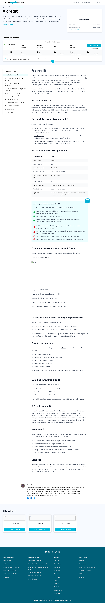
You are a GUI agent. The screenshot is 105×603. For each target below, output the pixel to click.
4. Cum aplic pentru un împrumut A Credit (15, 90)
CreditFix (56, 587)
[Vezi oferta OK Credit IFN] (14, 518)
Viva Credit (57, 577)
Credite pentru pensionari (11, 567)
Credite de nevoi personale (43, 128)
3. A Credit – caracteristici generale (13, 84)
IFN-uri (10, 7)
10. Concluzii (9, 112)
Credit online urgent (34, 561)
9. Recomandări (10, 109)
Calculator (99, 2)
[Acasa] (3, 7)
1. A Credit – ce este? (11, 75)
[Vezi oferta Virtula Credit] (65, 518)
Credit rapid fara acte (34, 576)
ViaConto (56, 574)
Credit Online (7, 561)
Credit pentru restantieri (10, 574)
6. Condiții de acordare (12, 99)
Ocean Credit (58, 564)
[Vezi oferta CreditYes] (39, 518)
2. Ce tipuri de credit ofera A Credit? (14, 79)
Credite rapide (39, 136)
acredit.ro (45, 257)
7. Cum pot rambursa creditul (14, 102)
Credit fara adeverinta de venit (37, 564)
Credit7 (56, 580)
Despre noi (82, 564)
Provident (57, 570)
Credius (56, 584)
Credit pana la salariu (9, 570)
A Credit (67, 82)
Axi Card (56, 561)
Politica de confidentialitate (87, 567)
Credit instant (32, 579)
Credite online (39, 141)
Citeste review (94, 48)
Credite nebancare (8, 564)
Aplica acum (94, 45)
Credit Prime (58, 590)
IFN (86, 78)
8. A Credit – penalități (12, 106)
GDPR (81, 574)
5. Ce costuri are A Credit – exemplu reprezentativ (13, 95)
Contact (81, 561)
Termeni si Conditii (85, 570)
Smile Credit (57, 593)
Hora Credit (57, 567)
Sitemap (81, 577)
